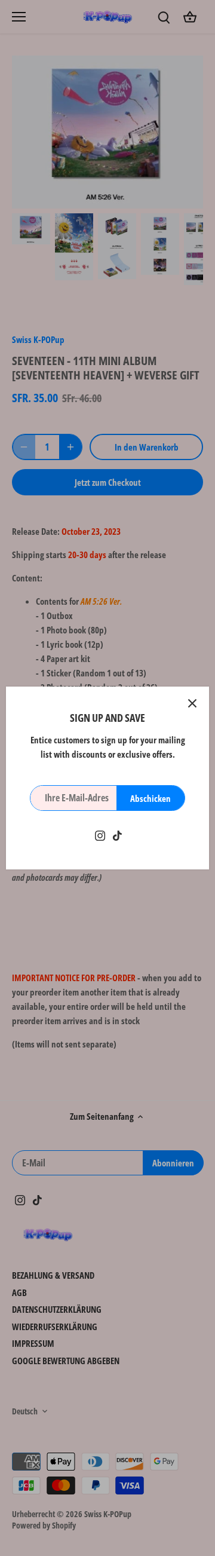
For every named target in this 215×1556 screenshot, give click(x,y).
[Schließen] (192, 703)
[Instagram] (100, 835)
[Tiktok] (117, 835)
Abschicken (150, 798)
